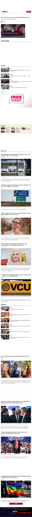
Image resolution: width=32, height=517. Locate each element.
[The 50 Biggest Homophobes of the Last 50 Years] (3, 131)
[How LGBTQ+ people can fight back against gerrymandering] (5, 86)
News (10, 68)
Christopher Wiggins (3, 157)
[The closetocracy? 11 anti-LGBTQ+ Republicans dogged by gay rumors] (24, 128)
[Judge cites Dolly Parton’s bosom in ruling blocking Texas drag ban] (13, 128)
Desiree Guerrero (3, 359)
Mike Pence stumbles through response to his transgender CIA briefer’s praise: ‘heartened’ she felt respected (16, 402)
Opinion (11, 313)
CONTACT (3, 508)
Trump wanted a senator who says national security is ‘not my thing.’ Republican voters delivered (16, 213)
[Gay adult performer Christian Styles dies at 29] (5, 308)
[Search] (25, 11)
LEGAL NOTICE (16, 509)
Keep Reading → (24, 209)
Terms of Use (25, 509)
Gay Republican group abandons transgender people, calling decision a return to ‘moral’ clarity (15, 476)
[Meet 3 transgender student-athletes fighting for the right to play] (16, 369)
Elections (11, 74)
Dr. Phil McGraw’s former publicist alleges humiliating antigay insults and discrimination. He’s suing (20, 321)
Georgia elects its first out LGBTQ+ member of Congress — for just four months (20, 76)
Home (1, 14)
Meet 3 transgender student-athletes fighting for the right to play (15, 356)
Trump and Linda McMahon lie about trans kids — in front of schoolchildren (18, 132)
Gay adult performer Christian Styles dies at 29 (16, 309)
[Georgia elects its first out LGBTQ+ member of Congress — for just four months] (5, 75)
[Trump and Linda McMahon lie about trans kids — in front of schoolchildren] (13, 131)
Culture (11, 324)
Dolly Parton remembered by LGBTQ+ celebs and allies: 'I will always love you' (20, 326)
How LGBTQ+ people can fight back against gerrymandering (18, 87)
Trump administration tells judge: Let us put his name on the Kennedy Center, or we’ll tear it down (15, 155)
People (11, 330)
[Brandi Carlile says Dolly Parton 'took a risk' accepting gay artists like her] (5, 331)
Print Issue (11, 86)
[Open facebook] (13, 511)
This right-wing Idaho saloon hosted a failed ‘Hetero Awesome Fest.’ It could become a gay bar (20, 70)
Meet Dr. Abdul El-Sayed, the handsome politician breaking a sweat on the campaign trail (20, 337)
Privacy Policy (20, 509)
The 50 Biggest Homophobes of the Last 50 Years (7, 132)
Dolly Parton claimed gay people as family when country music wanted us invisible (20, 315)
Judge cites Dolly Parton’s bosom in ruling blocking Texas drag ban (18, 129)
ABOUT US (5, 508)
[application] (13, 31)
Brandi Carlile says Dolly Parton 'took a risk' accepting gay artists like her (20, 332)
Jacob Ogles (3, 277)
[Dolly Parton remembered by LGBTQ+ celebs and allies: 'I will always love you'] (5, 325)
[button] (13, 30)
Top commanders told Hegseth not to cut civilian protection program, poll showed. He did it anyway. (20, 82)
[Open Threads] (16, 511)
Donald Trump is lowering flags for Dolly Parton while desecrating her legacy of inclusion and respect (14, 244)
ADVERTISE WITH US (15, 508)
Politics (4, 14)
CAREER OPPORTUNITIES (9, 508)
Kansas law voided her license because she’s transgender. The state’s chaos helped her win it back (16, 185)
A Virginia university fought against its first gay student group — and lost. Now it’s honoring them (16, 275)
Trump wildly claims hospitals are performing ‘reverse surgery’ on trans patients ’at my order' (14, 432)
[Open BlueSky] (15, 511)
